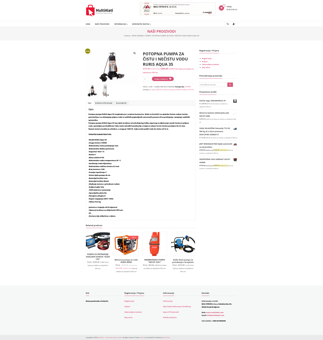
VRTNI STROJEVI (138, 36)
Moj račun (206, 67)
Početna (127, 36)
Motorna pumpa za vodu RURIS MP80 (126, 261)
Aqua (153, 89)
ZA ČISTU (190, 89)
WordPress (166, 337)
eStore (142, 337)
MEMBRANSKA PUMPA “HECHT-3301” (154, 261)
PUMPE (148, 36)
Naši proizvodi (102, 24)
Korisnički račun (140, 24)
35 (150, 89)
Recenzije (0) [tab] (121, 103)
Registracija (207, 58)
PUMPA (178, 89)
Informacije (120, 24)
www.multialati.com (215, 312)
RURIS (184, 89)
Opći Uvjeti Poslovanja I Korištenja (177, 306)
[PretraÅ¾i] (230, 85)
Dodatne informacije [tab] (103, 103)
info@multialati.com (215, 315)
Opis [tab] (89, 103)
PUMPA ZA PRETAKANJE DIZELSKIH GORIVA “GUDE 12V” (98, 256)
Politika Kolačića (170, 317)
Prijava (205, 61)
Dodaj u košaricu (161, 79)
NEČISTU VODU (162, 89)
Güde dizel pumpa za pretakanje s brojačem (183, 261)
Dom (88, 24)
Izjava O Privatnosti (171, 312)
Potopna (171, 89)
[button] (134, 53)
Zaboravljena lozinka (210, 64)
